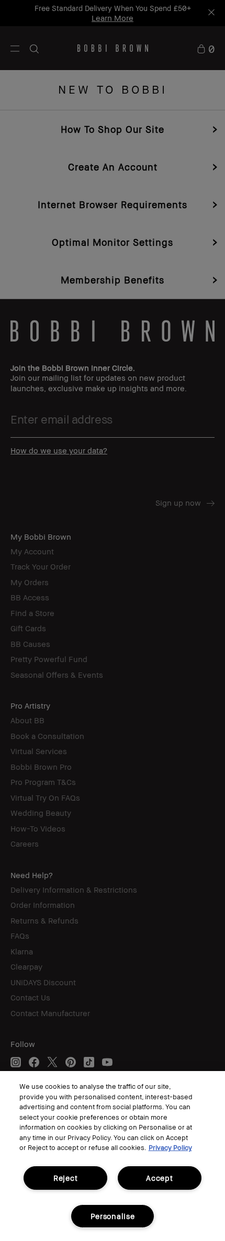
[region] (112, 1156)
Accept (159, 1178)
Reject (65, 1178)
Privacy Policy (170, 1147)
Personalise (113, 1216)
